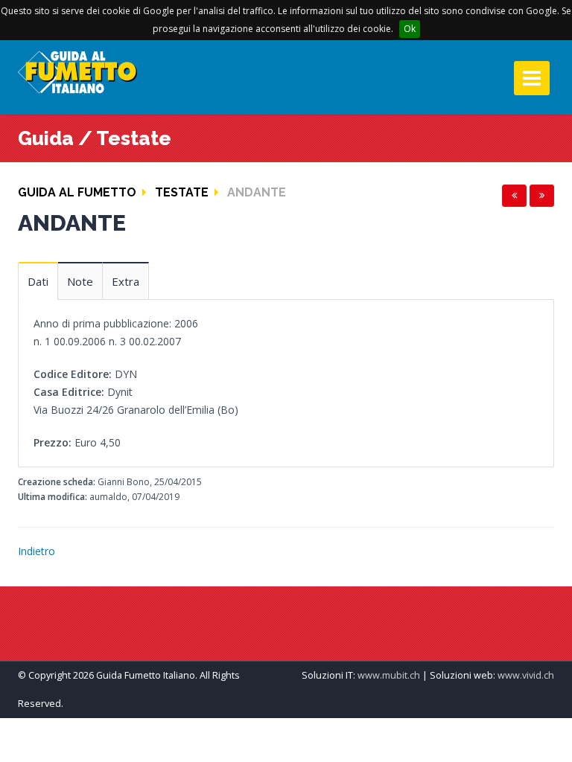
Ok (410, 28)
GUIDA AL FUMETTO (77, 192)
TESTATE (182, 192)
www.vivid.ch (526, 675)
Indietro (36, 551)
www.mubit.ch (389, 675)
